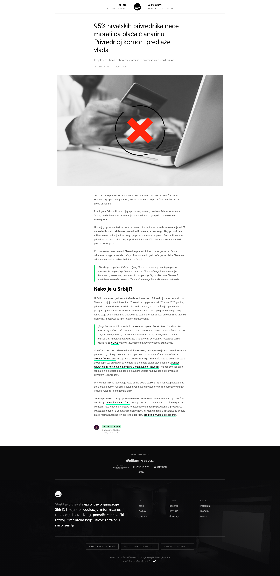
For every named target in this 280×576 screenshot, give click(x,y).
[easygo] (147, 460)
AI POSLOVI (155, 5)
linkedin (204, 511)
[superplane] (141, 467)
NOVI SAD (122, 8)
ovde (154, 561)
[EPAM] (140, 472)
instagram (205, 506)
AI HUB (122, 5)
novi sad (173, 511)
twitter (203, 516)
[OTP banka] (159, 467)
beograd (173, 506)
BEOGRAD (111, 8)
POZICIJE (152, 8)
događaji (174, 516)
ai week (143, 516)
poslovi (143, 511)
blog (141, 506)
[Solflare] (132, 460)
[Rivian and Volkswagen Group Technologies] (122, 467)
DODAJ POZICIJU (165, 8)
